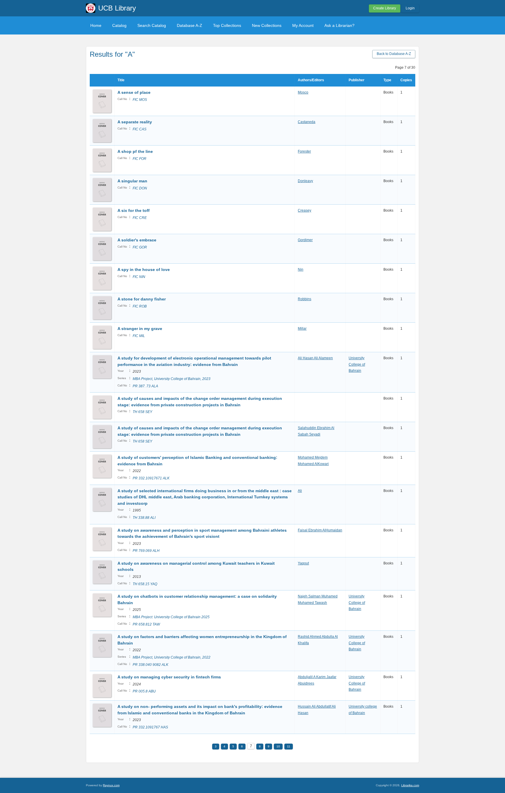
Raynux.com (111, 785)
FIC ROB (140, 306)
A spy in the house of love (143, 269)
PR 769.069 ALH (146, 551)
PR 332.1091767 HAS (150, 727)
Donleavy (305, 181)
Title (120, 80)
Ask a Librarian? (339, 25)
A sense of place (134, 92)
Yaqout (303, 563)
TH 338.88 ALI (144, 518)
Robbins (304, 299)
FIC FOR (139, 159)
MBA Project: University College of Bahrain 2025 (171, 617)
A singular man (132, 181)
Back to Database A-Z (394, 54)
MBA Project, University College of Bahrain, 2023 (171, 379)
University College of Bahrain (357, 364)
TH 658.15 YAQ (145, 584)
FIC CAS (139, 129)
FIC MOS (140, 100)
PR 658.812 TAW (146, 624)
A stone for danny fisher (141, 299)
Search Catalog (151, 25)
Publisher (356, 80)
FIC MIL (139, 336)
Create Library (384, 8)
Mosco (303, 92)
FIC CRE (140, 218)
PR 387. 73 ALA (145, 386)
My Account (303, 25)
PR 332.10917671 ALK (151, 478)
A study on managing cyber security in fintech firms (169, 677)
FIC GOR (140, 247)
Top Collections (227, 25)
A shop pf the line (135, 151)
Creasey (304, 210)
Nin (300, 269)
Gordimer (305, 240)
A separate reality (134, 122)
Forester (304, 151)
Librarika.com (410, 785)
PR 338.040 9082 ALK (150, 665)
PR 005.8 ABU (144, 691)
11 (288, 746)
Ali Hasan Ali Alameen (315, 358)
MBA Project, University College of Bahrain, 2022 (171, 657)
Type (387, 80)
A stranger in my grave (139, 328)
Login (410, 8)
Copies (406, 80)
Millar (302, 328)
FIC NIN (139, 277)
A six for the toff (133, 210)
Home (95, 25)
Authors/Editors (311, 80)
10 (278, 746)
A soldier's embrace (136, 240)
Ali (300, 491)
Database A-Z (189, 25)
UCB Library (117, 8)
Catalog (119, 25)
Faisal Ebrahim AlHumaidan (320, 530)
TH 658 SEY (142, 412)
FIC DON (140, 188)
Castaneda (306, 122)
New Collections (266, 25)
